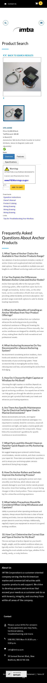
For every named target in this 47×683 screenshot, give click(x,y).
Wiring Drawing (9, 206)
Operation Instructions (12, 197)
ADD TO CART (17, 187)
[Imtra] (23, 30)
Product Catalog (10, 203)
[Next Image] (3, 119)
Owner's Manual (10, 200)
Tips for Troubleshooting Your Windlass (19, 218)
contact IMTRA (20, 625)
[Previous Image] (3, 98)
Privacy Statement (28, 674)
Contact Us (12, 4)
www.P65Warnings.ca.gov (16, 180)
